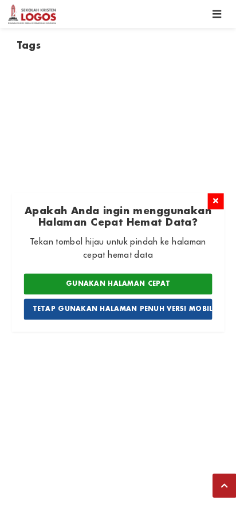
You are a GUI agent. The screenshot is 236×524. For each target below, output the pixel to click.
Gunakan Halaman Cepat (118, 284)
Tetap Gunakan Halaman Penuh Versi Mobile (123, 309)
